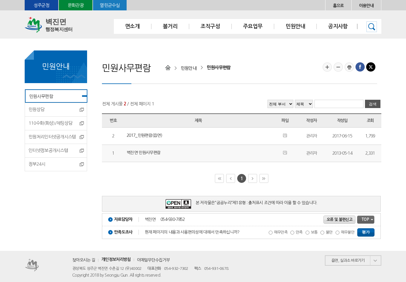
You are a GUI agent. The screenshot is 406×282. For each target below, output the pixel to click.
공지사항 (337, 26)
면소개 (132, 26)
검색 (371, 26)
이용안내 (366, 6)
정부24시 (37, 164)
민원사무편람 (41, 96)
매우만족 (280, 232)
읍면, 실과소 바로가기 (348, 260)
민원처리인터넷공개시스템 (52, 136)
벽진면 (59, 25)
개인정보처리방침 (115, 259)
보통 (314, 232)
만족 (299, 232)
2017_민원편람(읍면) (144, 135)
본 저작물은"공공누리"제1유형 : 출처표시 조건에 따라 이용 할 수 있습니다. (256, 203)
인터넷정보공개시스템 (48, 150)
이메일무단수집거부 (153, 260)
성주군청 (41, 5)
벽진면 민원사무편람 (143, 152)
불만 (329, 232)
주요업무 (252, 26)
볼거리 (170, 26)
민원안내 (295, 26)
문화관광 (76, 5)
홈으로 (338, 6)
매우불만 (347, 232)
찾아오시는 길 (83, 260)
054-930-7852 (172, 219)
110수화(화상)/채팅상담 (50, 123)
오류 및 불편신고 (339, 219)
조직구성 (210, 26)
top (365, 219)
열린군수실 (110, 5)
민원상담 (36, 109)
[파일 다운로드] (285, 136)
